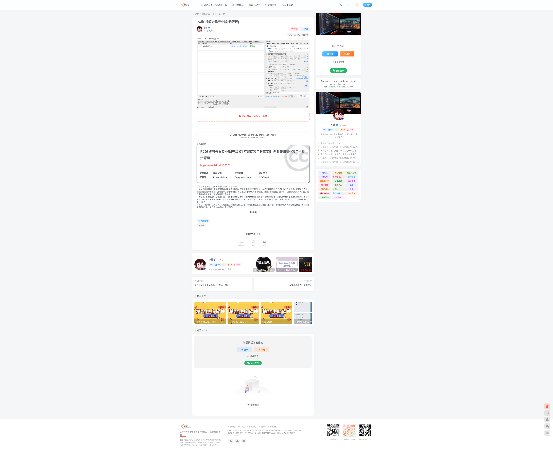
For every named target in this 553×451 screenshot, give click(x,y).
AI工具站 (288, 4)
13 (231, 264)
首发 (352, 189)
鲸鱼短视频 (324, 181)
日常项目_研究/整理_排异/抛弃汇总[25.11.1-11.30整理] (339, 161)
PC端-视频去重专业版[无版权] (218, 21)
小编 (205, 27)
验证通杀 (325, 189)
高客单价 (338, 185)
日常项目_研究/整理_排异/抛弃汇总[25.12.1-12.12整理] (339, 157)
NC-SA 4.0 (264, 177)
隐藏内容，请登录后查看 (254, 116)
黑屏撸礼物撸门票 (339, 176)
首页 (197, 14)
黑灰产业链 (351, 172)
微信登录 (255, 363)
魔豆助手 (351, 181)
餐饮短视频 (324, 193)
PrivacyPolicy (220, 177)
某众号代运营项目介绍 (330, 142)
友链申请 (231, 426)
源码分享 (222, 4)
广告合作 (263, 426)
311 (218, 264)
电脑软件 (216, 14)
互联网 (203, 177)
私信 (306, 29)
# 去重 (201, 225)
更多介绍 (271, 4)
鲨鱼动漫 (338, 181)
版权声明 (252, 426)
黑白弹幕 (338, 172)
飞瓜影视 (351, 193)
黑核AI (325, 176)
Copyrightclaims (243, 177)
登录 (246, 349)
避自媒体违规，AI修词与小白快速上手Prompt (339, 154)
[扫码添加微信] (547, 426)
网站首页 (208, 4)
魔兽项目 (325, 185)
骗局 (352, 185)
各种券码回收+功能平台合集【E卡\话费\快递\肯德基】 (339, 150)
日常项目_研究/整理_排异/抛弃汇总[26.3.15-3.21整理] (339, 146)
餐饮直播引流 (338, 193)
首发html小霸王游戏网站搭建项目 (339, 189)
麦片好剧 (351, 176)
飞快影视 (325, 197)
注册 (263, 349)
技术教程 (238, 4)
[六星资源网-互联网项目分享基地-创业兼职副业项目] (186, 426)
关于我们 (273, 426)
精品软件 (255, 4)
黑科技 (325, 172)
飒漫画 (338, 197)
